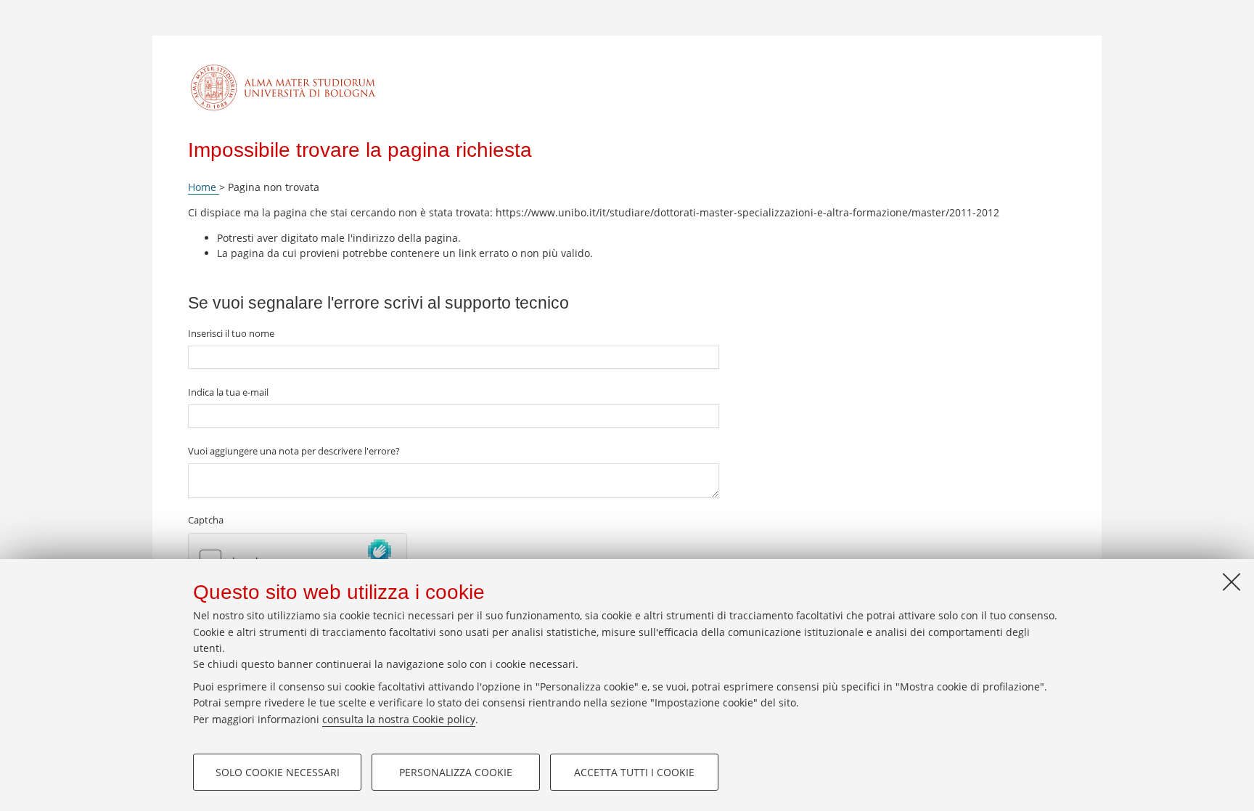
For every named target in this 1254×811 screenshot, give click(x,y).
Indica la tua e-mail (228, 392)
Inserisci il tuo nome (231, 333)
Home (203, 187)
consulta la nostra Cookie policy (398, 719)
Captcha (206, 519)
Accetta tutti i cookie (634, 772)
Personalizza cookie (455, 772)
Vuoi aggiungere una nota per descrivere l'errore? (294, 450)
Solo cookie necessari (278, 772)
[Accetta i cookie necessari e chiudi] (1231, 581)
